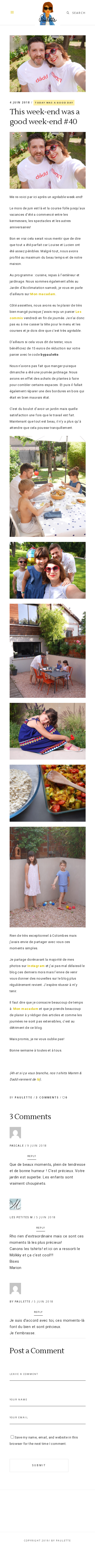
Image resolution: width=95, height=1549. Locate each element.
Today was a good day (54, 102)
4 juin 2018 (20, 102)
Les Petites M (21, 1217)
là (38, 1079)
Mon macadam (42, 294)
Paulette (24, 1097)
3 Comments (48, 1097)
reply (31, 1156)
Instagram (36, 966)
